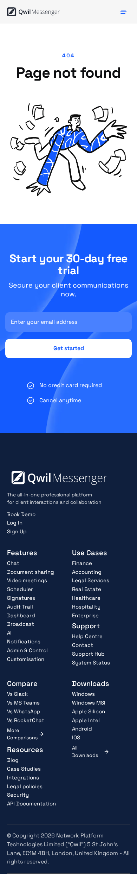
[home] (33, 11)
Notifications (23, 641)
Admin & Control (27, 650)
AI (9, 632)
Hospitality (86, 606)
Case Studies (24, 768)
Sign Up (17, 531)
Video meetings (27, 580)
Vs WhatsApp (23, 711)
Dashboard (21, 615)
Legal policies (25, 786)
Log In (14, 522)
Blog (13, 760)
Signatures (21, 598)
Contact (82, 645)
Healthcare (86, 598)
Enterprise (85, 615)
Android (82, 728)
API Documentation (31, 803)
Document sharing (30, 571)
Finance (82, 563)
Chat (13, 563)
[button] (123, 12)
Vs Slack (17, 693)
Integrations (23, 777)
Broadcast (20, 624)
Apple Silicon (88, 711)
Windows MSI (88, 702)
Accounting (87, 571)
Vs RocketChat (25, 720)
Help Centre (87, 636)
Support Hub (88, 653)
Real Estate (86, 589)
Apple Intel (86, 720)
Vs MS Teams (23, 702)
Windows (83, 693)
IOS (76, 737)
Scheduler (20, 589)
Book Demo (21, 514)
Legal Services (90, 580)
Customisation (25, 659)
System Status (91, 662)
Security (18, 794)
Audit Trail (20, 606)
